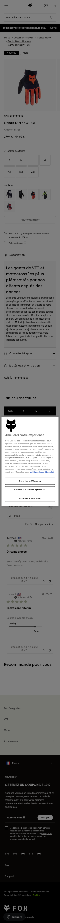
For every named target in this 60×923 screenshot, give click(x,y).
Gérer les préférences (30, 481)
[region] (30, 461)
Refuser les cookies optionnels (30, 489)
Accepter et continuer (30, 498)
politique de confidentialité (42, 472)
